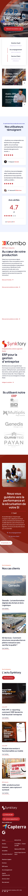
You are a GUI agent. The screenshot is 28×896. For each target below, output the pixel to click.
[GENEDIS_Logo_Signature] (14, 419)
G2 (14, 221)
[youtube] (4, 891)
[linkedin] (7, 891)
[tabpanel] (14, 523)
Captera (9, 221)
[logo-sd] (14, 399)
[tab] (14, 513)
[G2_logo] (3, 831)
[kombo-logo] (14, 241)
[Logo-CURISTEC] (14, 432)
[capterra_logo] (14, 824)
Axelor (4, 351)
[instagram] (2, 891)
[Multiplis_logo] (14, 409)
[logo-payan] (14, 440)
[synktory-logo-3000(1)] (14, 341)
